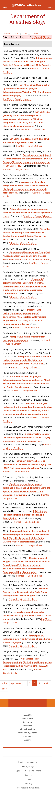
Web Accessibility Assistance (28, 788)
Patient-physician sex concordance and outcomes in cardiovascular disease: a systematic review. (27, 212)
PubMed (34, 68)
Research (27, 722)
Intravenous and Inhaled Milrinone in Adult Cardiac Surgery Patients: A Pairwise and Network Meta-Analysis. (27, 61)
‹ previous (16, 683)
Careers (28, 775)
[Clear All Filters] (42, 37)
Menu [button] (5, 7)
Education (27, 725)
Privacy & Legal (28, 766)
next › (46, 683)
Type (25, 33)
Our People (28, 736)
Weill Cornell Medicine (27, 752)
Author (7, 33)
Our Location (4, 703)
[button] (50, 5)
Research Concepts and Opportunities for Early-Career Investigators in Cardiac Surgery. (25, 592)
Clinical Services (27, 729)
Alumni (27, 740)
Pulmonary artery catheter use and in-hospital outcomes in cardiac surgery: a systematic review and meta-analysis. (27, 437)
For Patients (27, 718)
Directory (28, 783)
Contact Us (51, 703)
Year (36, 33)
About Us (28, 715)
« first (5, 683)
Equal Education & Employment (28, 771)
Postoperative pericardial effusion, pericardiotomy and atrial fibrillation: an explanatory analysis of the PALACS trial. (27, 360)
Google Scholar (22, 99)
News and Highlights (27, 733)
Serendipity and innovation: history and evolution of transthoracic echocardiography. (27, 639)
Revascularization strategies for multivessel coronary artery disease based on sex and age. (27, 615)
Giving (28, 779)
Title (16, 33)
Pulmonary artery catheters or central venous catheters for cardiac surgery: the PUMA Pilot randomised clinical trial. (27, 464)
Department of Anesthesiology (27, 19)
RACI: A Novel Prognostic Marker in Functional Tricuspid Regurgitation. (25, 515)
